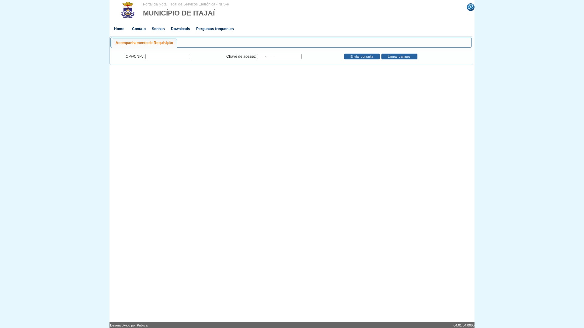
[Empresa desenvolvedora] (470, 7)
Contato (139, 29)
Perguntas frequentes (215, 29)
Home (119, 29)
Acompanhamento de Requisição (144, 43)
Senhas (158, 29)
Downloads (180, 29)
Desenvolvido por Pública (129, 325)
